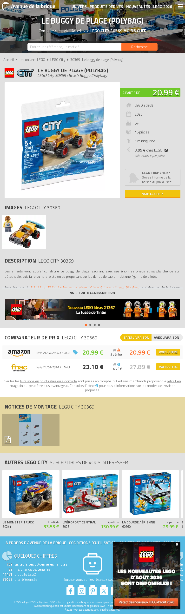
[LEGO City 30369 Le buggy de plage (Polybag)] (24, 247)
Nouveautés (138, 6)
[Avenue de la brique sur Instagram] (81, 589)
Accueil (8, 59)
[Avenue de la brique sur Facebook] (70, 589)
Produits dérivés (106, 6)
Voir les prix (152, 193)
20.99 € (166, 92)
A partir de (131, 92)
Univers (79, 6)
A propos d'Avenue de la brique (36, 543)
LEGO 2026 (162, 6)
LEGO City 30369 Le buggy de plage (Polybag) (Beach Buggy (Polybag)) (85, 287)
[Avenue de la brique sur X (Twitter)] (104, 589)
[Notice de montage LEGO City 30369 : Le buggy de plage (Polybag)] (29, 430)
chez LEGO (148, 150)
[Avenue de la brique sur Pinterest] (92, 589)
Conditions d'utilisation (93, 543)
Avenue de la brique (28, 6)
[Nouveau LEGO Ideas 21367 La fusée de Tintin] (92, 310)
